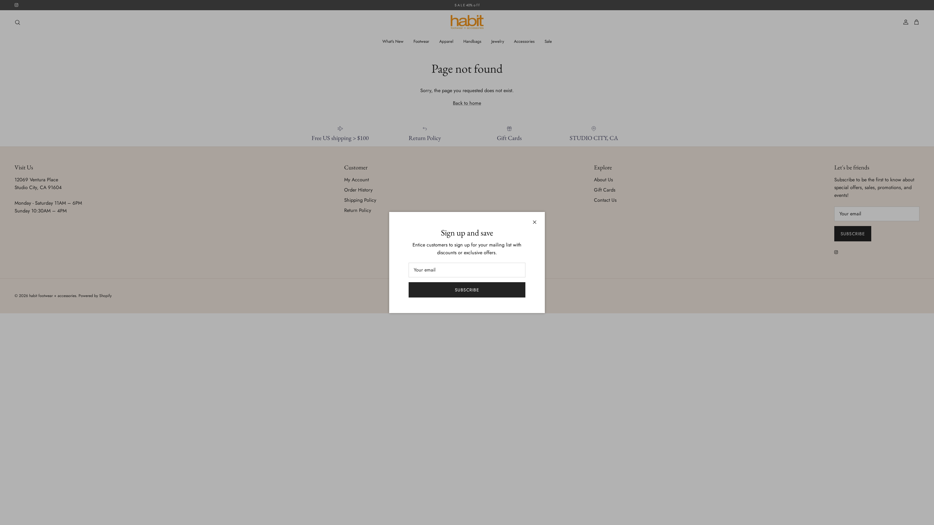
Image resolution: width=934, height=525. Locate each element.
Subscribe (467, 290)
